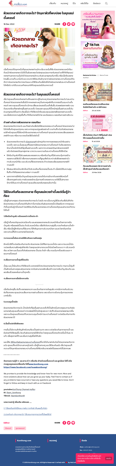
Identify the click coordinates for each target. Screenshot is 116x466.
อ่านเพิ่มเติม (81, 461)
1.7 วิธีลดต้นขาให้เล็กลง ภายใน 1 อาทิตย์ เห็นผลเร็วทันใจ (25, 408)
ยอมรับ (108, 458)
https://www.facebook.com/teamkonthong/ (25, 367)
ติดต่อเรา (96, 3)
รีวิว (74, 3)
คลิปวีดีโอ (84, 3)
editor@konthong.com (92, 447)
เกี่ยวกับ (52, 3)
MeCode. (73, 462)
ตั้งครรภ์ (8, 428)
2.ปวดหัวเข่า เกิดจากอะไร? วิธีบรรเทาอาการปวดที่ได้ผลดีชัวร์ (27, 414)
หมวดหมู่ (64, 3)
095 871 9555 (87, 450)
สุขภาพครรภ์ (20, 428)
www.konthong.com (38, 364)
